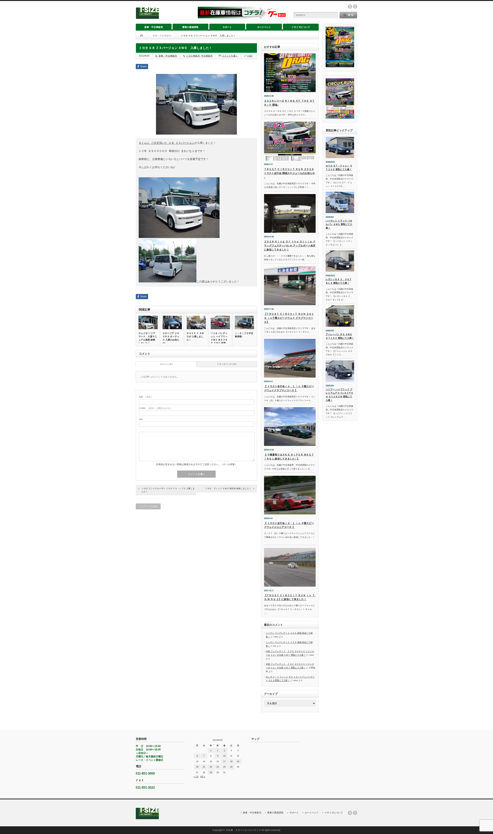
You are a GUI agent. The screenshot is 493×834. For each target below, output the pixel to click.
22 (211, 767)
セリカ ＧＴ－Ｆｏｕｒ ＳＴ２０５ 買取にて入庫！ (339, 167)
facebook (355, 6)
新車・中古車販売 (153, 27)
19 (238, 761)
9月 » (202, 776)
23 (217, 767)
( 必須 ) (145, 397)
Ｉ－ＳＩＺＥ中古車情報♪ (244, 335)
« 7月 (196, 776)
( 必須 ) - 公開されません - (156, 408)
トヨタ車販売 (193, 55)
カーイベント (264, 27)
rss (350, 6)
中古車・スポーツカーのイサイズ (243, 830)
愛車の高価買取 (190, 27)
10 (224, 756)
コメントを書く (230, 55)
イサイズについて (301, 27)
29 (211, 772)
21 (204, 767)
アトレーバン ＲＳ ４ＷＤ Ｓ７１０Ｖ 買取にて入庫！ (340, 336)
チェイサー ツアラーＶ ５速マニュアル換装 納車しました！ (147, 338)
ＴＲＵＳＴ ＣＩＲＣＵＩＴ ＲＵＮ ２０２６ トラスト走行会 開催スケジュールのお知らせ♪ (289, 173)
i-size (249, 55)
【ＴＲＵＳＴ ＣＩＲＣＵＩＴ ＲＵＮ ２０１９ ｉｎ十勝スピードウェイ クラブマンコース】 (289, 317)
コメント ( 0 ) (166, 364)
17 (224, 761)
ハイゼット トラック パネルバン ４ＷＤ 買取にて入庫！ (339, 224)
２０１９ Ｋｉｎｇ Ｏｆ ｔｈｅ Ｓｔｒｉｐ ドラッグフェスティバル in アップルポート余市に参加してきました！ (289, 245)
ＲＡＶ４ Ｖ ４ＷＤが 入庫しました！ (195, 336)
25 (231, 767)
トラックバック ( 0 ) (226, 364)
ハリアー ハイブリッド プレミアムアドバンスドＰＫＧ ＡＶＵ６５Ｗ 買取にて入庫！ (339, 395)
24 (224, 767)
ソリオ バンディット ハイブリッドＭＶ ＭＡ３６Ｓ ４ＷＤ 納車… (219, 338)
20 (197, 767)
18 (231, 761)
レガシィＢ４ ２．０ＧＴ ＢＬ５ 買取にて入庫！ (339, 281)
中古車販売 (207, 55)
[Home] (141, 35)
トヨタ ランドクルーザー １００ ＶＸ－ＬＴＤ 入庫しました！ (168, 489)
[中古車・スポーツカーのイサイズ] (164, 17)
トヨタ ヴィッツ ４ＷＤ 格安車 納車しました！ (228, 488)
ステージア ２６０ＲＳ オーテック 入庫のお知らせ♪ (171, 338)
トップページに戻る (148, 506)
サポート (227, 27)
